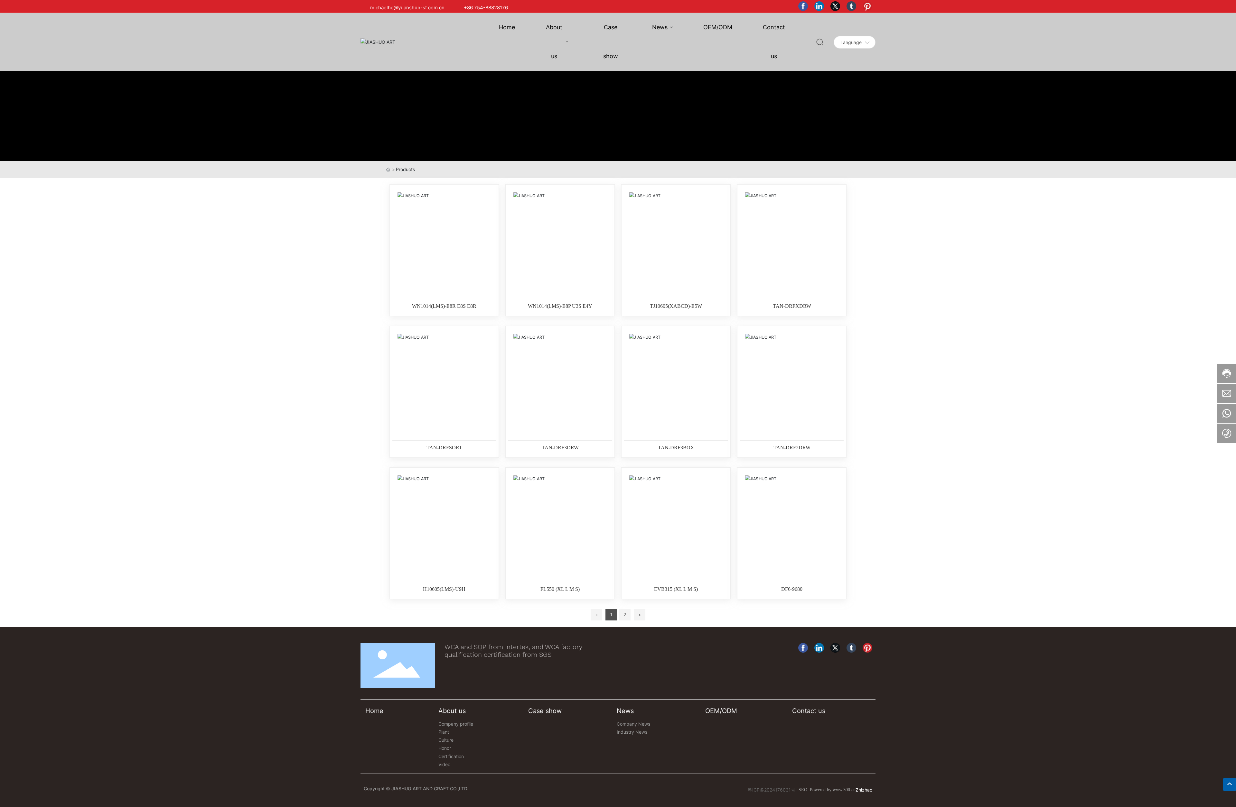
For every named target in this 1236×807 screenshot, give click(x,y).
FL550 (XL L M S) (560, 589)
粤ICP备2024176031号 (771, 790)
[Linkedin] (820, 7)
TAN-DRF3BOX (676, 447)
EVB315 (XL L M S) (676, 589)
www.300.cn (844, 789)
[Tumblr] (853, 7)
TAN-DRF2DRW (791, 447)
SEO (803, 789)
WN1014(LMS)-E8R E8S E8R (444, 306)
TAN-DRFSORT (444, 447)
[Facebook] (804, 7)
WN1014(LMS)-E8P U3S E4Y (560, 306)
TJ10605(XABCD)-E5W (676, 306)
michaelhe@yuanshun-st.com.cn (407, 8)
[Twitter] (836, 7)
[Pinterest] (869, 7)
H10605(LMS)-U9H (444, 589)
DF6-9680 (791, 589)
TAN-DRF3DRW (560, 447)
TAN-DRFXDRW (792, 306)
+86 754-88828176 (486, 8)
